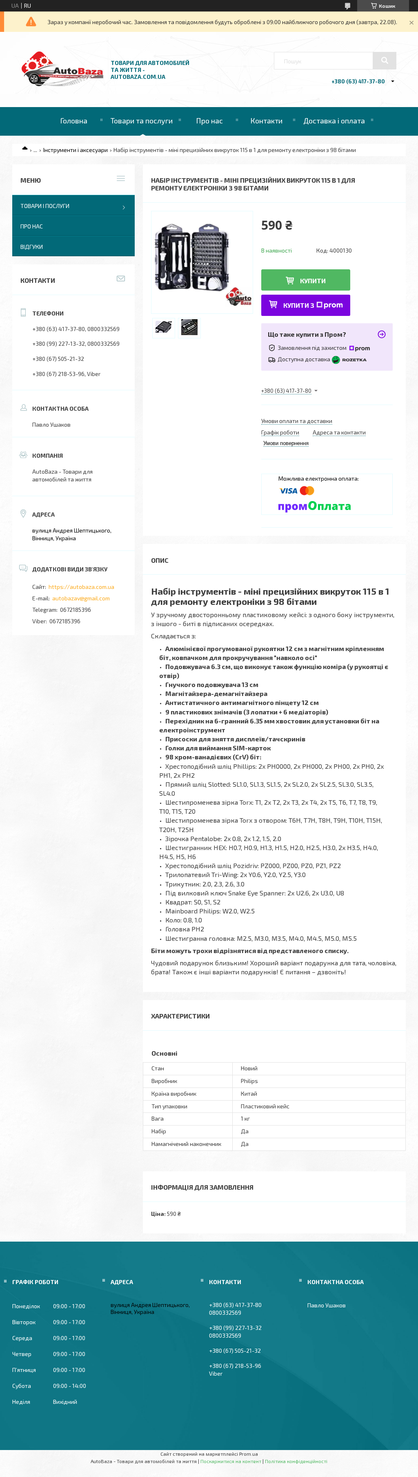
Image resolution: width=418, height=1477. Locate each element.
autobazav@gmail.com (81, 598)
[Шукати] (384, 60)
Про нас (209, 120)
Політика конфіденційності (296, 1461)
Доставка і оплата (334, 120)
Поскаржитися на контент (230, 1461)
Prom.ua (248, 1454)
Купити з (298, 305)
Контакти (266, 120)
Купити (313, 280)
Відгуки (31, 246)
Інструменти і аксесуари (75, 149)
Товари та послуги (142, 120)
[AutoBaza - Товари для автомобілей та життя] (62, 84)
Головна (73, 120)
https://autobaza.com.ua (81, 586)
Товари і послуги (44, 205)
